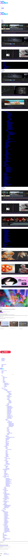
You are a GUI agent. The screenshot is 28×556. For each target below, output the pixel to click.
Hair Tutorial (8, 414)
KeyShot (7, 150)
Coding (8, 404)
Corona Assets (6, 515)
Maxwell (7, 152)
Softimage (7, 444)
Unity (6, 143)
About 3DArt (2, 358)
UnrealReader (7, 484)
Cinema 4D (7, 121)
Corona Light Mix (9, 449)
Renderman (7, 152)
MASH (8, 135)
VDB (3, 243)
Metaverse (5, 68)
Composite (5, 173)
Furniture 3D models (7, 240)
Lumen (7, 151)
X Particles (7, 156)
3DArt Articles (3, 360)
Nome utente (1, 546)
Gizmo (3, 536)
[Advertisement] (13, 17)
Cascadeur (7, 159)
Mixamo (7, 466)
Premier (5, 175)
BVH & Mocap (4, 534)
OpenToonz (6, 164)
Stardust (5, 471)
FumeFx (7, 157)
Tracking (8, 120)
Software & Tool (6, 384)
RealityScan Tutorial (6, 506)
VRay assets (6, 236)
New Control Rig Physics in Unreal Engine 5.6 (8, 108)
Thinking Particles (8, 158)
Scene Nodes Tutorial (10, 127)
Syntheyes (5, 182)
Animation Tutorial (10, 122)
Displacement (11, 131)
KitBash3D (5, 242)
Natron (5, 173)
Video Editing (5, 174)
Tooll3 (5, 163)
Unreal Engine (8, 142)
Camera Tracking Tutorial (9, 479)
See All (2, 22)
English (2, 8)
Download (4, 381)
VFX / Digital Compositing (6, 476)
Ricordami (5, 553)
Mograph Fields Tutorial (10, 407)
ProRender (7, 153)
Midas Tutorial (6, 178)
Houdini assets (6, 517)
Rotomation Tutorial (11, 134)
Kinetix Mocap (7, 468)
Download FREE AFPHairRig (5, 286)
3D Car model (6, 239)
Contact (2, 365)
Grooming (8, 431)
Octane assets (6, 235)
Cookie (2, 372)
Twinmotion (7, 439)
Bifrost (8, 135)
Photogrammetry (5, 183)
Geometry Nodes (9, 112)
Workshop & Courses (7, 66)
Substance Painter (8, 154)
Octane (7, 149)
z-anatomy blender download (6, 260)
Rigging (8, 117)
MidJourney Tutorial (7, 176)
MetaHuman (7, 436)
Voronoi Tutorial (9, 417)
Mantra (7, 151)
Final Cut (5, 175)
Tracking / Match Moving (6, 181)
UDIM (8, 137)
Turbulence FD (7, 463)
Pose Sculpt (10, 114)
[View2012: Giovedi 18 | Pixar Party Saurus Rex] (4, 324)
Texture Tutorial (9, 409)
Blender (7, 112)
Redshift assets (6, 236)
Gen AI (3, 376)
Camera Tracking (11, 134)
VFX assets (4, 539)
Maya (6, 130)
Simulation (5, 155)
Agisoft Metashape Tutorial (7, 505)
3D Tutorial (4, 111)
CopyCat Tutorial (8, 172)
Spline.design (8, 145)
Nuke (5, 166)
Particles (10, 118)
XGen (9, 138)
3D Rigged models (6, 239)
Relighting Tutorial (8, 167)
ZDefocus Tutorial (8, 171)
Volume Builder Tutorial (10, 128)
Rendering (8, 116)
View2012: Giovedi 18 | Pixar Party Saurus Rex (4, 327)
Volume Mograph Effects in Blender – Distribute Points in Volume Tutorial (12, 273)
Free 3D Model (5, 237)
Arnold (6, 447)
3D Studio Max (7, 441)
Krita (4, 500)
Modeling (8, 113)
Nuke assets (6, 234)
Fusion (5, 172)
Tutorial (4, 64)
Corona (7, 148)
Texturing (5, 154)
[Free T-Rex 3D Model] (13, 324)
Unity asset (6, 234)
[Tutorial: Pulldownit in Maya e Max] (23, 324)
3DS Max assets (6, 512)
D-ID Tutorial (6, 179)
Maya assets (6, 232)
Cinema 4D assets (7, 231)
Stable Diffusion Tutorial (7, 177)
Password (1, 547)
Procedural (10, 114)
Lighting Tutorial (9, 124)
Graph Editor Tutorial (12, 132)
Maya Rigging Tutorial (12, 133)
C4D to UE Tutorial (10, 129)
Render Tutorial (9, 412)
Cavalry (5, 162)
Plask (6, 160)
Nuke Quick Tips (8, 169)
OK (0, 555)
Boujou (5, 503)
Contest (4, 63)
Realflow (7, 156)
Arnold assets (6, 230)
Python (5, 186)
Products (4, 65)
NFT (5, 68)
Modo (6, 144)
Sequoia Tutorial (6, 185)
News (2, 375)
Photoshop (5, 180)
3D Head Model (6, 238)
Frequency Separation (8, 481)
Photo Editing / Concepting (6, 498)
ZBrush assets (6, 237)
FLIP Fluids (10, 119)
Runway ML (6, 177)
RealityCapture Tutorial (7, 184)
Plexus (5, 165)
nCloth (8, 139)
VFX (3, 379)
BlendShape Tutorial (12, 133)
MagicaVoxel (7, 146)
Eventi (3, 378)
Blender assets (6, 514)
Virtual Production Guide (7, 246)
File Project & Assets (6, 229)
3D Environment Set (7, 241)
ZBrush (7, 140)
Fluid (8, 136)
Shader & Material (9, 115)
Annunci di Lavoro (5, 62)
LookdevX (8, 429)
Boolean (10, 113)
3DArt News (1, 312)
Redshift (7, 147)
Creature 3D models (6, 529)
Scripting (4, 508)
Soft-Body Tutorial (10, 123)
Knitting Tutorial (9, 126)
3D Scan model (6, 238)
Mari (6, 155)
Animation (8, 115)
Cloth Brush (10, 402)
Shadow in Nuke (8, 170)
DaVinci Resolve (6, 174)
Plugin (4, 247)
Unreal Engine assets (7, 233)
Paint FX (8, 434)
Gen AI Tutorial (5, 176)
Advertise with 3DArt (3, 364)
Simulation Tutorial (10, 125)
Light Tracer (7, 153)
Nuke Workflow (8, 168)
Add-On (4, 245)
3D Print (5, 67)
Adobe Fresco (6, 473)
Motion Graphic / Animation (6, 161)
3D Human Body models (7, 531)
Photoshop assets (7, 235)
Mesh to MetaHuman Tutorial (11, 141)
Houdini (7, 130)
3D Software (6, 111)
